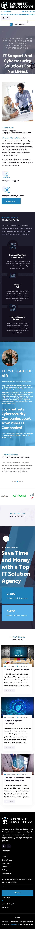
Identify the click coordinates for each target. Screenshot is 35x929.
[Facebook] (3, 18)
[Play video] (6, 539)
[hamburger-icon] (29, 21)
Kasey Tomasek (11, 774)
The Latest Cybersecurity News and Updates (17, 779)
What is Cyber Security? (16, 670)
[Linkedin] (7, 18)
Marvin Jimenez (11, 666)
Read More (10, 691)
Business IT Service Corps (11, 138)
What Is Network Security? (13, 722)
